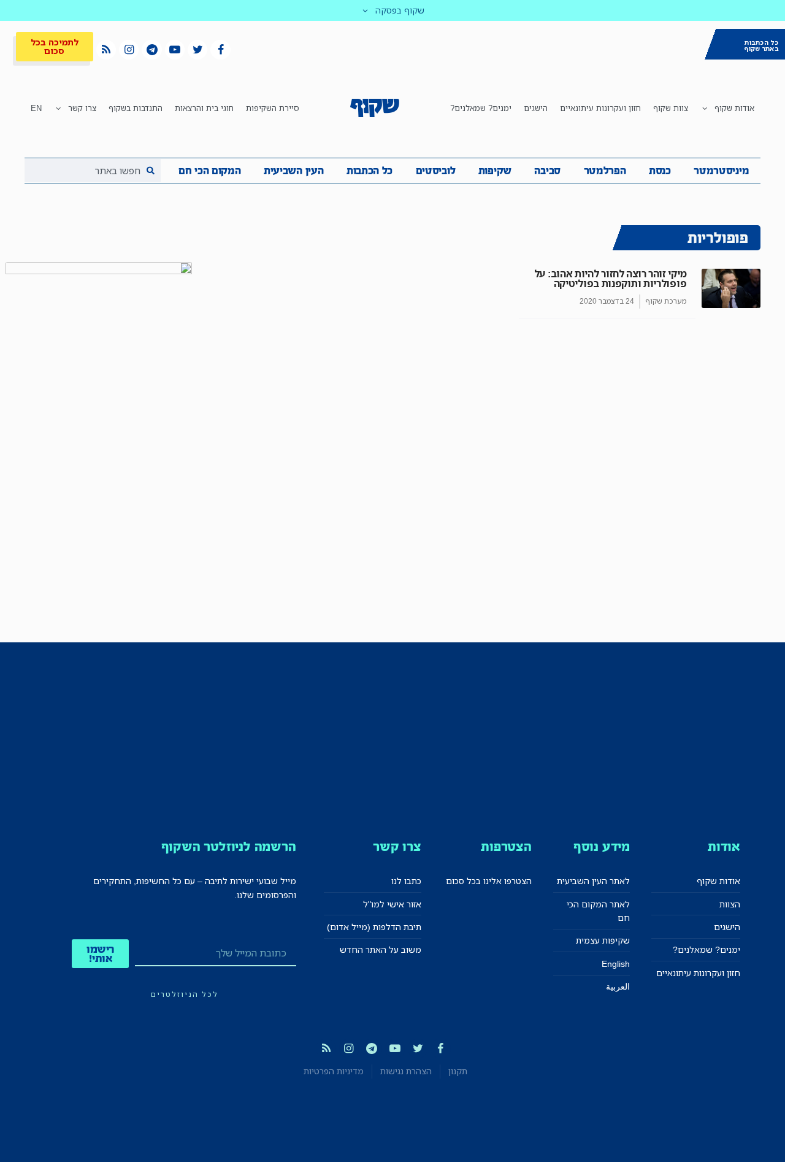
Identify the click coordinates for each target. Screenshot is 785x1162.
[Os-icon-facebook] (220, 50)
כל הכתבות (369, 170)
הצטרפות (506, 846)
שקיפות (494, 170)
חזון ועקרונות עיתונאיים (600, 108)
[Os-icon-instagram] (129, 50)
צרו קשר (82, 108)
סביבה (547, 170)
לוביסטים (436, 170)
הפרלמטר (605, 170)
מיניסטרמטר (721, 170)
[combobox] (93, 170)
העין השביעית (293, 170)
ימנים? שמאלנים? (480, 108)
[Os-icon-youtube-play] (175, 50)
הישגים (536, 108)
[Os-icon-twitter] (197, 50)
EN (36, 108)
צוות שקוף (670, 108)
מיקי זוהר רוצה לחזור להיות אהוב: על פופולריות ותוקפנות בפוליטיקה (610, 278)
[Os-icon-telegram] (151, 50)
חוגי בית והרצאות (204, 108)
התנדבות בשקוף (136, 108)
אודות (724, 846)
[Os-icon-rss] (106, 50)
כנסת (660, 170)
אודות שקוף (734, 108)
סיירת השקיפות (272, 108)
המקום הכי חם (209, 170)
